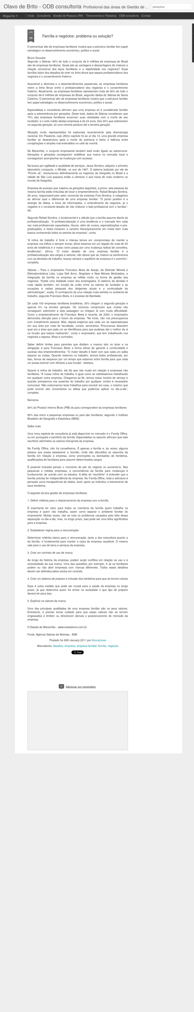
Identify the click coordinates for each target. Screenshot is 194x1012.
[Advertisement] (149, 89)
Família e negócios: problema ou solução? (77, 36)
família (102, 646)
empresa (70, 646)
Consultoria (44, 15)
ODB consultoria (129, 15)
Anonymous (99, 640)
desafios (58, 646)
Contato (146, 15)
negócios (113, 646)
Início (31, 15)
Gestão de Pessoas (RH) (68, 15)
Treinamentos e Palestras (101, 15)
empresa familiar (87, 646)
